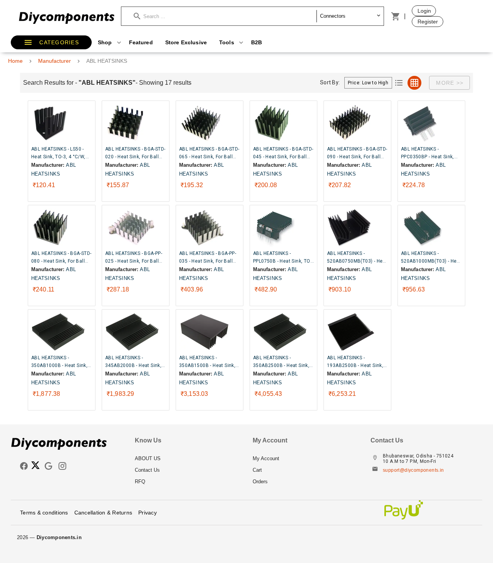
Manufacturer (54, 61)
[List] (399, 83)
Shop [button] (106, 42)
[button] (225, 16)
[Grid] (414, 83)
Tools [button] (227, 42)
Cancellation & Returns (103, 512)
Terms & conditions (44, 512)
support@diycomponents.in (413, 470)
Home (15, 61)
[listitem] (187, 458)
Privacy (147, 512)
